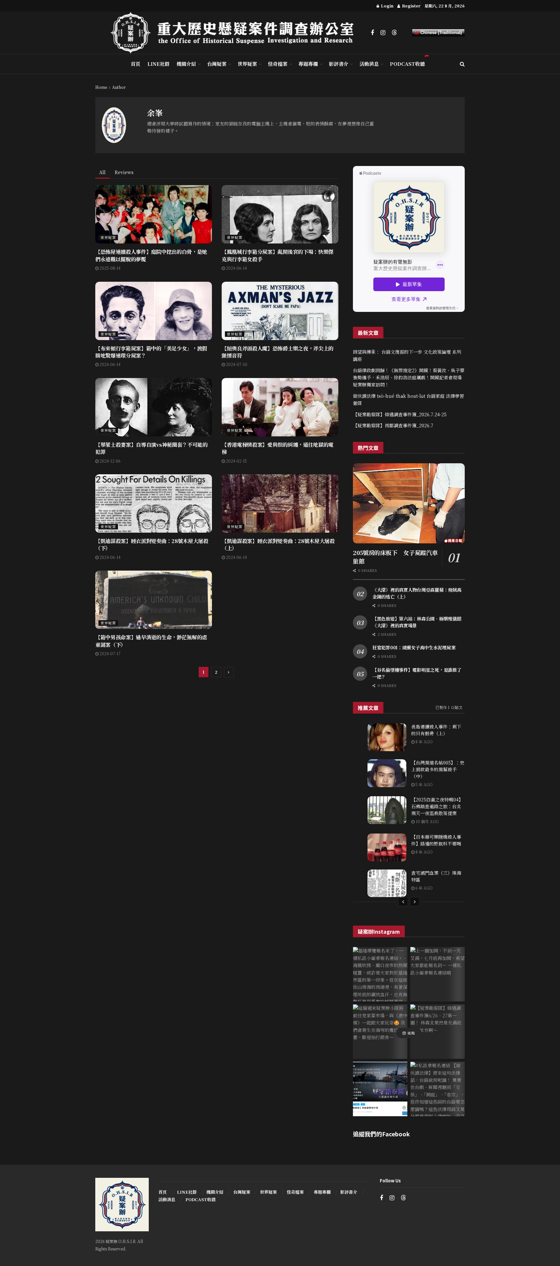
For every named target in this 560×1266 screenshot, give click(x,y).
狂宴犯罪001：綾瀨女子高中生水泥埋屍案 (413, 647)
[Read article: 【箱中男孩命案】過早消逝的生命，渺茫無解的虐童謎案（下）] (153, 600)
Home (101, 87)
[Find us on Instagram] (382, 32)
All (102, 172)
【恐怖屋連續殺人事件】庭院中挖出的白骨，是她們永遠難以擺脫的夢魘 (151, 255)
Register (410, 5)
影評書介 (338, 63)
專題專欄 (308, 63)
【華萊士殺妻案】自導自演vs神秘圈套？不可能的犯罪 (151, 448)
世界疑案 (247, 63)
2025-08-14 (110, 268)
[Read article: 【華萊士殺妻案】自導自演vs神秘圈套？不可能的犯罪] (153, 407)
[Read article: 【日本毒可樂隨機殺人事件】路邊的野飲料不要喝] (387, 847)
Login (386, 5)
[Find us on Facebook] (372, 32)
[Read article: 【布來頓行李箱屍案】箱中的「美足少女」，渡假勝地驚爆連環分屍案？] (153, 311)
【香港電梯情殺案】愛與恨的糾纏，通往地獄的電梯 (277, 448)
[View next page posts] (415, 901)
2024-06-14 (236, 268)
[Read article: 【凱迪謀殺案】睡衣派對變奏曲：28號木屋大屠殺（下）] (153, 503)
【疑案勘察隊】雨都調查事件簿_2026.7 (393, 425)
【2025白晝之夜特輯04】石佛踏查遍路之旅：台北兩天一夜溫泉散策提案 (437, 806)
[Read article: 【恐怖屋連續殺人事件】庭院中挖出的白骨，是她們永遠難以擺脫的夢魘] (153, 214)
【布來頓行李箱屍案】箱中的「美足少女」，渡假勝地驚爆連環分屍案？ (151, 352)
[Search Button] (462, 64)
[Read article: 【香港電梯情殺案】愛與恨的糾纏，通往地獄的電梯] (280, 407)
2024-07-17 (110, 653)
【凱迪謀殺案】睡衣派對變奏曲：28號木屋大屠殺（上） (278, 544)
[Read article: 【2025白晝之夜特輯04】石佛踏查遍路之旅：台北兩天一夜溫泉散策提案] (387, 810)
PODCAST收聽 (407, 63)
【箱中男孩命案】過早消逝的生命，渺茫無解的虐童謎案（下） (151, 640)
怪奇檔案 (277, 63)
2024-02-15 (236, 461)
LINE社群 (158, 63)
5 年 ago (423, 784)
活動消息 (369, 63)
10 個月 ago (426, 821)
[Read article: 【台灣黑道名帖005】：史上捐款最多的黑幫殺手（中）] (387, 773)
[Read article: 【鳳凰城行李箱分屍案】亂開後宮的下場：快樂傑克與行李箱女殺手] (280, 214)
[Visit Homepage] (236, 33)
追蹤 (410, 1032)
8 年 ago (423, 741)
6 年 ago (423, 888)
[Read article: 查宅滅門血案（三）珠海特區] (387, 883)
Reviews (124, 172)
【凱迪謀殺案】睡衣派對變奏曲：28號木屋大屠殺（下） (151, 544)
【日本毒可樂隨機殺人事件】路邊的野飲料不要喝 (436, 840)
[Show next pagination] (229, 672)
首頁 (135, 63)
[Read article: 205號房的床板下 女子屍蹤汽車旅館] (409, 503)
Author (119, 87)
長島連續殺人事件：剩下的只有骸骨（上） (436, 730)
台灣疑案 (217, 63)
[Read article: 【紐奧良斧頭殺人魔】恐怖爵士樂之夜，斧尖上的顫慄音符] (280, 311)
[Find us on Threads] (394, 32)
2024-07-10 (236, 364)
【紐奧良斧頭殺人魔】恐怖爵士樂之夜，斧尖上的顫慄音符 (277, 352)
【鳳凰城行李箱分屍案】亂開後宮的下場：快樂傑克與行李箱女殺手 (277, 255)
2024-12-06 (110, 461)
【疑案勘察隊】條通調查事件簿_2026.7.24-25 (400, 414)
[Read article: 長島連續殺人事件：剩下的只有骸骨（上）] (387, 737)
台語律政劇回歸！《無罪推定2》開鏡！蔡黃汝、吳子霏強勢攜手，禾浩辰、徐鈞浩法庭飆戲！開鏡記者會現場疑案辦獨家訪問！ (408, 377)
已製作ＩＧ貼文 (448, 707)
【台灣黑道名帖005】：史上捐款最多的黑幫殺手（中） (437, 769)
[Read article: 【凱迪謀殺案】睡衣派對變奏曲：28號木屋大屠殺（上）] (280, 503)
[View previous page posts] (403, 901)
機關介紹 (186, 63)
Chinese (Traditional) (440, 32)
